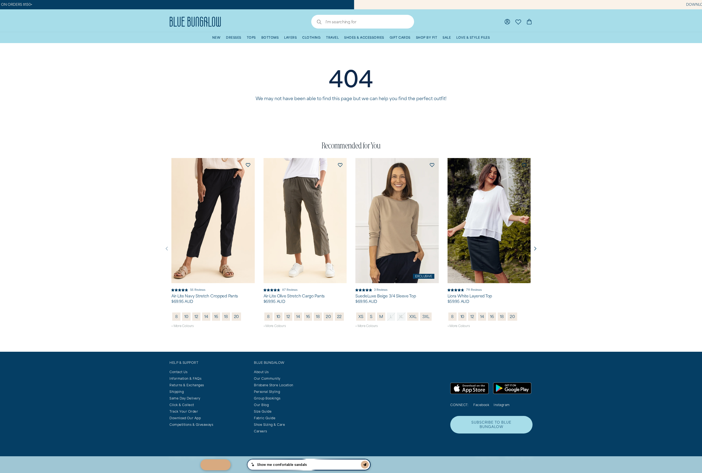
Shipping (176, 391)
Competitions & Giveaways (191, 424)
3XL (425, 316)
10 (186, 316)
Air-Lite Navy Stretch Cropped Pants (204, 296)
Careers (260, 431)
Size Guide (262, 411)
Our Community (267, 378)
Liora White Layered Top (470, 296)
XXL (412, 316)
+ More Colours (182, 326)
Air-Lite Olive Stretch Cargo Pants (294, 296)
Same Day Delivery (184, 398)
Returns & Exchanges (186, 385)
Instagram (502, 405)
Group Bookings (267, 398)
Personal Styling (267, 391)
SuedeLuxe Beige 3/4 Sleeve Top (385, 296)
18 (226, 316)
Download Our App (185, 418)
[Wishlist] (518, 21)
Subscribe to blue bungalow (491, 424)
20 (236, 316)
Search (316, 22)
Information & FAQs (185, 378)
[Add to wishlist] (248, 164)
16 (216, 316)
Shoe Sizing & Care (269, 424)
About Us (261, 372)
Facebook (481, 405)
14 (206, 316)
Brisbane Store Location (273, 385)
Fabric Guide (264, 418)
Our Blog (261, 405)
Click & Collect (181, 405)
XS (360, 316)
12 (196, 316)
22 (339, 316)
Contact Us (178, 372)
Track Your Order (183, 411)
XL (401, 316)
